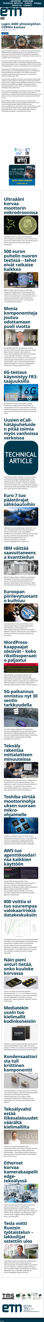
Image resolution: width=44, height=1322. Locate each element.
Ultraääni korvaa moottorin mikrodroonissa (21, 205)
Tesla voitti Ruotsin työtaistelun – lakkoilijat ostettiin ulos (18, 1232)
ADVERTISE (16, 1)
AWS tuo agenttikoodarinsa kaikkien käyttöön (20, 857)
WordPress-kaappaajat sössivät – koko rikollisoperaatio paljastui (20, 651)
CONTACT (27, 5)
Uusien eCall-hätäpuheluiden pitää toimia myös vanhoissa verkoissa (21, 429)
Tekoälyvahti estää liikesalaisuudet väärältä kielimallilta (21, 1118)
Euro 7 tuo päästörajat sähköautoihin (19, 499)
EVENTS (28, 3)
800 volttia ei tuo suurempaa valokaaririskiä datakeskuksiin (20, 908)
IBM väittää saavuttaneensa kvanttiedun (20, 552)
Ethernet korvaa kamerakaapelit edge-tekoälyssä (21, 1172)
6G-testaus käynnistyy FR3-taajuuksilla (21, 376)
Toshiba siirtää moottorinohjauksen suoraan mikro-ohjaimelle (20, 805)
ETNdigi (37, 3)
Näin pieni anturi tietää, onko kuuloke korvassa (18, 966)
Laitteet (5, 33)
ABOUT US (17, 5)
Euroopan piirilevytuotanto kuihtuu (21, 595)
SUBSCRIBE (28, 1)
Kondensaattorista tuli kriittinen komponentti (20, 1063)
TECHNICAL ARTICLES (13, 3)
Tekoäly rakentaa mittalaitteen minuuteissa (18, 752)
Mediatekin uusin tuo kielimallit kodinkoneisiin (20, 1014)
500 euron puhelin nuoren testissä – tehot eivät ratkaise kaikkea (20, 260)
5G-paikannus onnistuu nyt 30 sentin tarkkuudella (20, 698)
